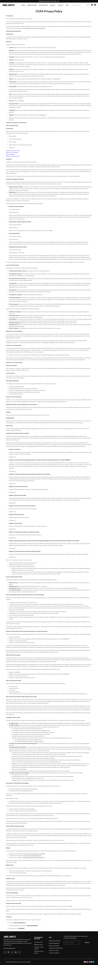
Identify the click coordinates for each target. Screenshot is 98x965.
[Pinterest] (19, 952)
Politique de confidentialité (55, 948)
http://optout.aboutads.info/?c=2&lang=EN (34, 857)
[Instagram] (8, 952)
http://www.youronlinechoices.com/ (32, 855)
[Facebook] (5, 952)
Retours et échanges (54, 945)
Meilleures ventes (38, 944)
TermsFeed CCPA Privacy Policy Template (34, 28)
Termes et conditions (54, 953)
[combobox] (78, 5)
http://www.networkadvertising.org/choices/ (34, 853)
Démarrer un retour (54, 950)
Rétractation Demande (54, 940)
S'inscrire (87, 942)
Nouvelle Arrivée (38, 942)
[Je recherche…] (73, 5)
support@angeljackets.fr (10, 948)
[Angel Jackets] (8, 5)
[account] (88, 5)
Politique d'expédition (54, 943)
